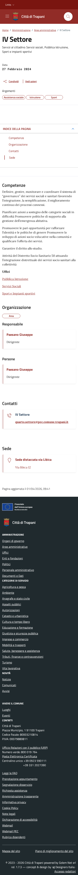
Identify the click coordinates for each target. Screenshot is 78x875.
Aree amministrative (15, 547)
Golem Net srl (67, 862)
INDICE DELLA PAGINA (17, 129)
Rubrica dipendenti (13, 837)
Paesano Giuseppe (20, 334)
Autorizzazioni (11, 610)
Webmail (7, 825)
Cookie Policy (10, 808)
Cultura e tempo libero (16, 622)
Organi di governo (13, 541)
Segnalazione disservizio (17, 785)
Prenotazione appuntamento (19, 779)
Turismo (7, 662)
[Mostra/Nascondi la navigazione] (7, 16)
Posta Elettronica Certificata (19, 756)
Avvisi (6, 691)
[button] (10, 4)
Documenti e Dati (13, 576)
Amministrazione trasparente (20, 796)
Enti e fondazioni (12, 558)
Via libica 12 (23, 467)
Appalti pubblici (11, 604)
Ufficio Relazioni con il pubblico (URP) (25, 747)
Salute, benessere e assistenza (21, 651)
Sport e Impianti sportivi (18, 293)
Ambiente (8, 592)
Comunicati (9, 685)
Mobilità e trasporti (14, 645)
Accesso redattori (65, 871)
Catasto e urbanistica (15, 616)
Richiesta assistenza (14, 790)
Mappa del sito (11, 851)
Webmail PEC (10, 831)
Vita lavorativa (11, 668)
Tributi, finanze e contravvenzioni (22, 656)
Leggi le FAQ (9, 773)
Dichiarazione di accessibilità (19, 819)
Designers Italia (65, 867)
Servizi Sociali (11, 286)
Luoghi (6, 709)
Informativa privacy (14, 802)
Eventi (6, 715)
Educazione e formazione (17, 627)
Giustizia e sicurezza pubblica (20, 633)
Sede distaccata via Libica (33, 459)
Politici (6, 564)
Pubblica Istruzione (15, 279)
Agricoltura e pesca (14, 587)
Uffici (5, 552)
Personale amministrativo (18, 570)
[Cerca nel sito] (68, 16)
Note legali (8, 814)
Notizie (6, 679)
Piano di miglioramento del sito (54, 851)
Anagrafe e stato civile (16, 598)
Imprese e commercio (15, 639)
